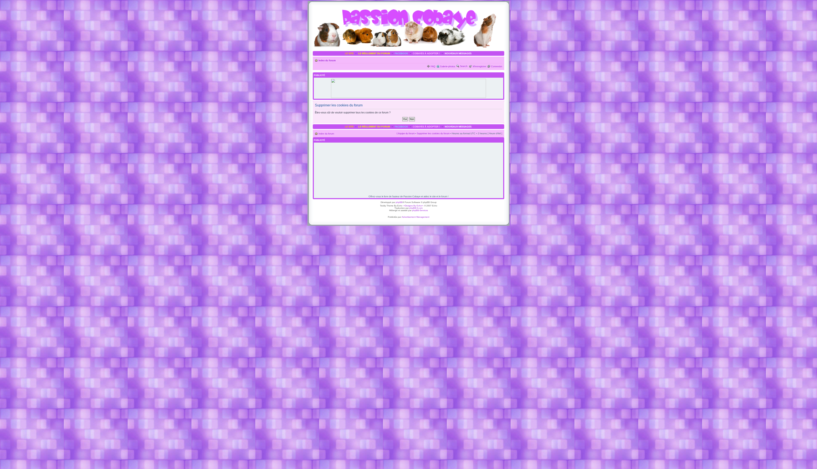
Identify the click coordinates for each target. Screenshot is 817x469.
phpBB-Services (420, 210)
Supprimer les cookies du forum (433, 133)
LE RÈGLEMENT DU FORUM (374, 53)
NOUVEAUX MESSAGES (458, 53)
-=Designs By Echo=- (413, 205)
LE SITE (349, 53)
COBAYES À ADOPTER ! (426, 53)
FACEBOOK (401, 53)
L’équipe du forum (406, 133)
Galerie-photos (447, 66)
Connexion (496, 66)
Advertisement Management (415, 217)
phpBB (399, 202)
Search (463, 66)
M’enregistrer (479, 66)
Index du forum (327, 60)
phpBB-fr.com (416, 208)
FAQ (433, 66)
